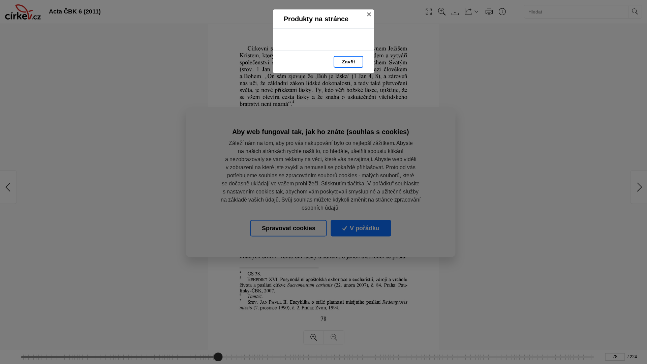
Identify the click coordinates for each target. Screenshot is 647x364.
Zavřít (348, 61)
